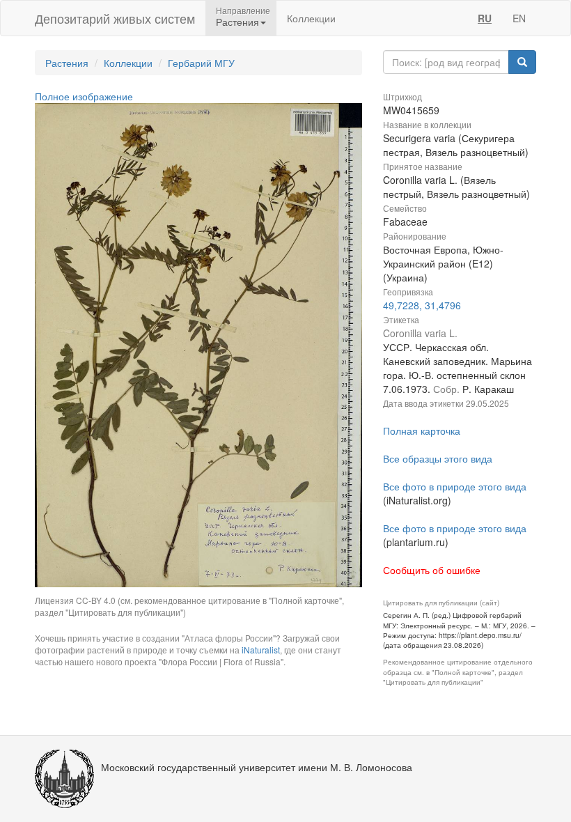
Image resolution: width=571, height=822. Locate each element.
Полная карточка (421, 430)
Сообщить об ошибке (431, 570)
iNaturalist (261, 650)
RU (485, 18)
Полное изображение (84, 96)
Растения (66, 63)
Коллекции (311, 18)
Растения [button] (237, 22)
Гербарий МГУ (201, 63)
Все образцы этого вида (437, 458)
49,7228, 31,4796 (422, 305)
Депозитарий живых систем (115, 18)
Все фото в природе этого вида (454, 486)
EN (519, 18)
